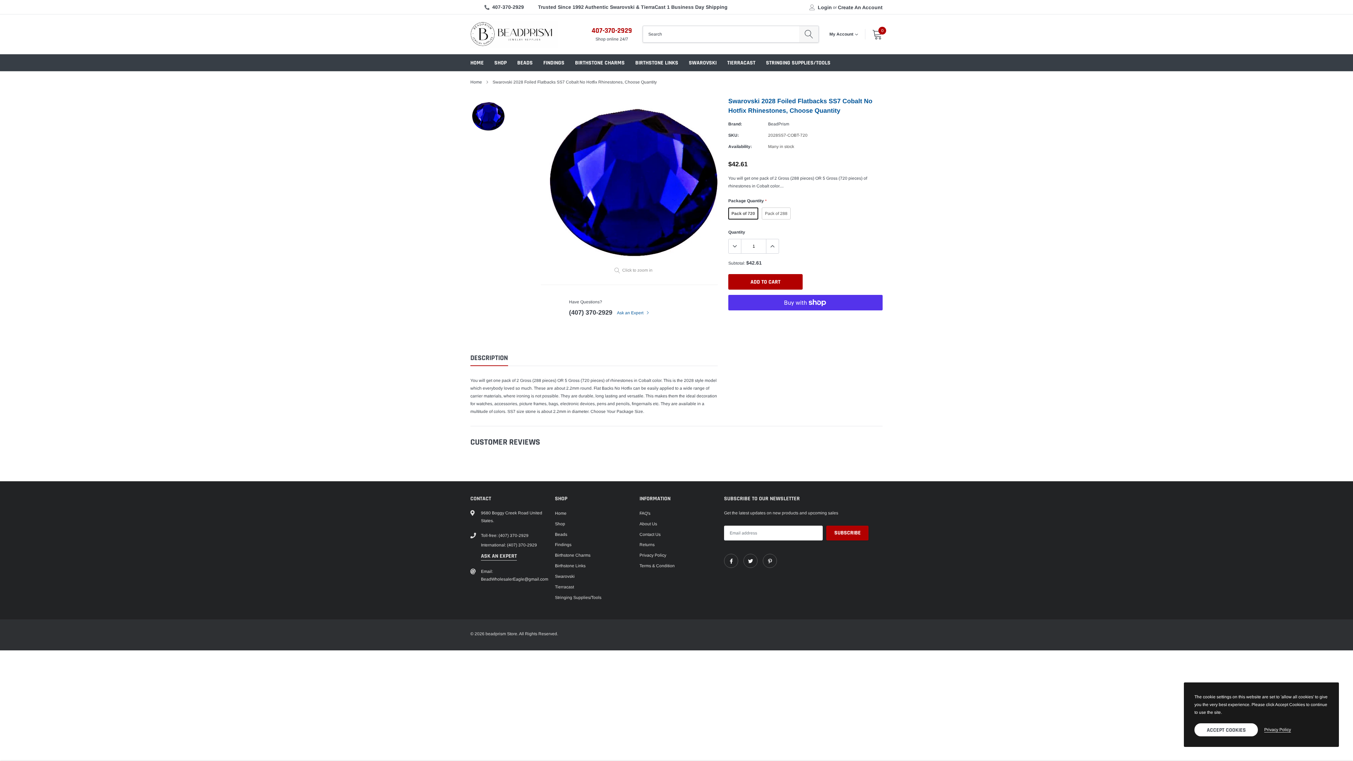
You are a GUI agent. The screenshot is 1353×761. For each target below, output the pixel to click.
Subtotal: (736, 263)
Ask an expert (499, 556)
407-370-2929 (508, 7)
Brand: (735, 124)
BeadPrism (778, 124)
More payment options (805, 320)
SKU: (733, 135)
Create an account (860, 7)
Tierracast (741, 63)
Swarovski (703, 63)
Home (477, 63)
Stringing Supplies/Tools (798, 63)
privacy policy (1277, 729)
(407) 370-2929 (590, 312)
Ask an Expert (630, 312)
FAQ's (645, 513)
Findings (553, 63)
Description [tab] (489, 358)
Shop (500, 63)
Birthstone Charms (600, 63)
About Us (648, 523)
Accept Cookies (1226, 730)
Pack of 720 (743, 213)
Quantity (736, 232)
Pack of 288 (776, 213)
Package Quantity (747, 200)
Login (825, 7)
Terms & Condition (657, 565)
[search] (808, 34)
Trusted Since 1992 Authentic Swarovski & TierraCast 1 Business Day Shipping (633, 7)
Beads (525, 63)
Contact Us (650, 534)
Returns (647, 544)
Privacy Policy (653, 555)
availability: (740, 146)
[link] (731, 561)
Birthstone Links (656, 63)
